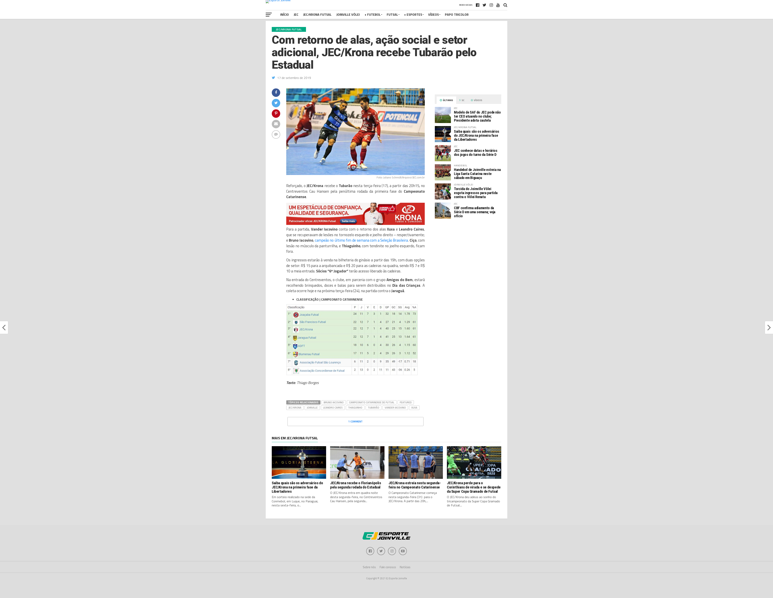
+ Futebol (373, 14)
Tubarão (373, 408)
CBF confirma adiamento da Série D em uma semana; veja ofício (474, 212)
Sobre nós (369, 567)
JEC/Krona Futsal (317, 14)
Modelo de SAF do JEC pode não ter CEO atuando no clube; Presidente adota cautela (477, 116)
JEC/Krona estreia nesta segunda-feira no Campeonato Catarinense (415, 485)
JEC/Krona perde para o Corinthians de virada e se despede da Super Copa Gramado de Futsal (474, 487)
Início (284, 14)
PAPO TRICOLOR (457, 14)
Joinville (312, 408)
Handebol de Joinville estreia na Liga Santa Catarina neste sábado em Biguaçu (477, 174)
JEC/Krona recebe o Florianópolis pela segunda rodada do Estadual (355, 485)
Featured (406, 402)
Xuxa (414, 408)
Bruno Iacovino (334, 402)
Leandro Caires (333, 408)
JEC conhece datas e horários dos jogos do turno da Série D (475, 152)
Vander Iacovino (395, 408)
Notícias (405, 567)
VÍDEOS (433, 14)
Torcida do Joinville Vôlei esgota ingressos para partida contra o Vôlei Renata (475, 193)
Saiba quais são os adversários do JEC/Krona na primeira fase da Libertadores (476, 135)
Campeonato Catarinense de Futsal (371, 402)
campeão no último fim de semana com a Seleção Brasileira (361, 240)
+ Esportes (413, 14)
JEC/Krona (294, 408)
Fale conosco (388, 567)
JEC (296, 14)
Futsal (392, 14)
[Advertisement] (468, 255)
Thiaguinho (355, 408)
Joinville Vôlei (348, 14)
